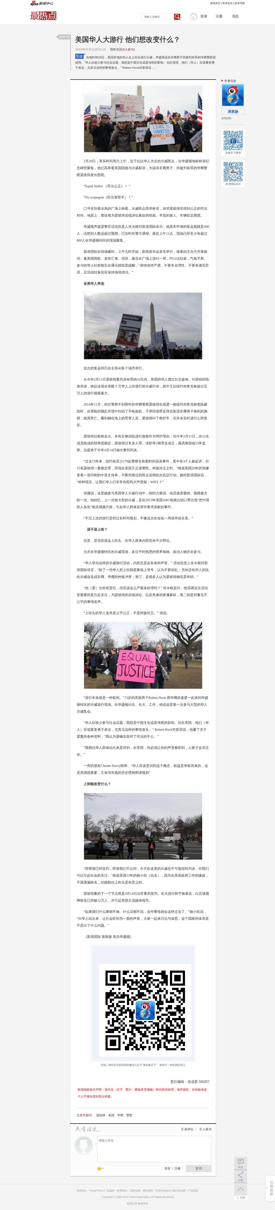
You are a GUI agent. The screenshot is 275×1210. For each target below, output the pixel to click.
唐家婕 (233, 111)
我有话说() (122, 49)
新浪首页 (227, 3)
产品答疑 (193, 1190)
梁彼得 (100, 1115)
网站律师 (148, 1190)
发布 (198, 1168)
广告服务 (109, 1190)
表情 (102, 1169)
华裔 (120, 1115)
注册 (219, 16)
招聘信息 (135, 1190)
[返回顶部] (240, 1189)
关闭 (240, 1198)
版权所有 (143, 1203)
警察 (129, 1115)
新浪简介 (82, 1190)
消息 (235, 16)
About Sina (96, 1190)
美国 (111, 1115)
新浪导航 (240, 3)
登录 (167, 1168)
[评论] (240, 1163)
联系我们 (122, 1190)
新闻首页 (215, 3)
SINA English (163, 1190)
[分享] (240, 1176)
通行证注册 (179, 1190)
